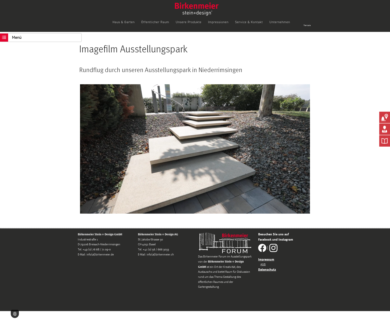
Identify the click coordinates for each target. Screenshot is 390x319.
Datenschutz (267, 269)
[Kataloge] (384, 141)
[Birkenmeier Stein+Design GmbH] (196, 9)
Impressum (266, 259)
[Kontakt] (384, 129)
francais (307, 25)
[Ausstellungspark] (384, 117)
